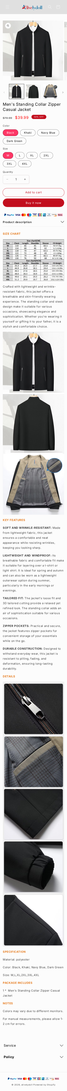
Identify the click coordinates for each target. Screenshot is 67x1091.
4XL (25, 163)
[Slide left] (4, 92)
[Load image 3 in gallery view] (50, 91)
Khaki (28, 132)
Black (10, 132)
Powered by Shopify (44, 1084)
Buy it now (33, 203)
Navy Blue (48, 132)
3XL (9, 163)
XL (32, 155)
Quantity (8, 171)
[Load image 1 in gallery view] (16, 91)
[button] (7, 7)
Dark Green (14, 140)
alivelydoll (27, 1084)
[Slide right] (63, 92)
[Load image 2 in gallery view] (33, 91)
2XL (46, 155)
